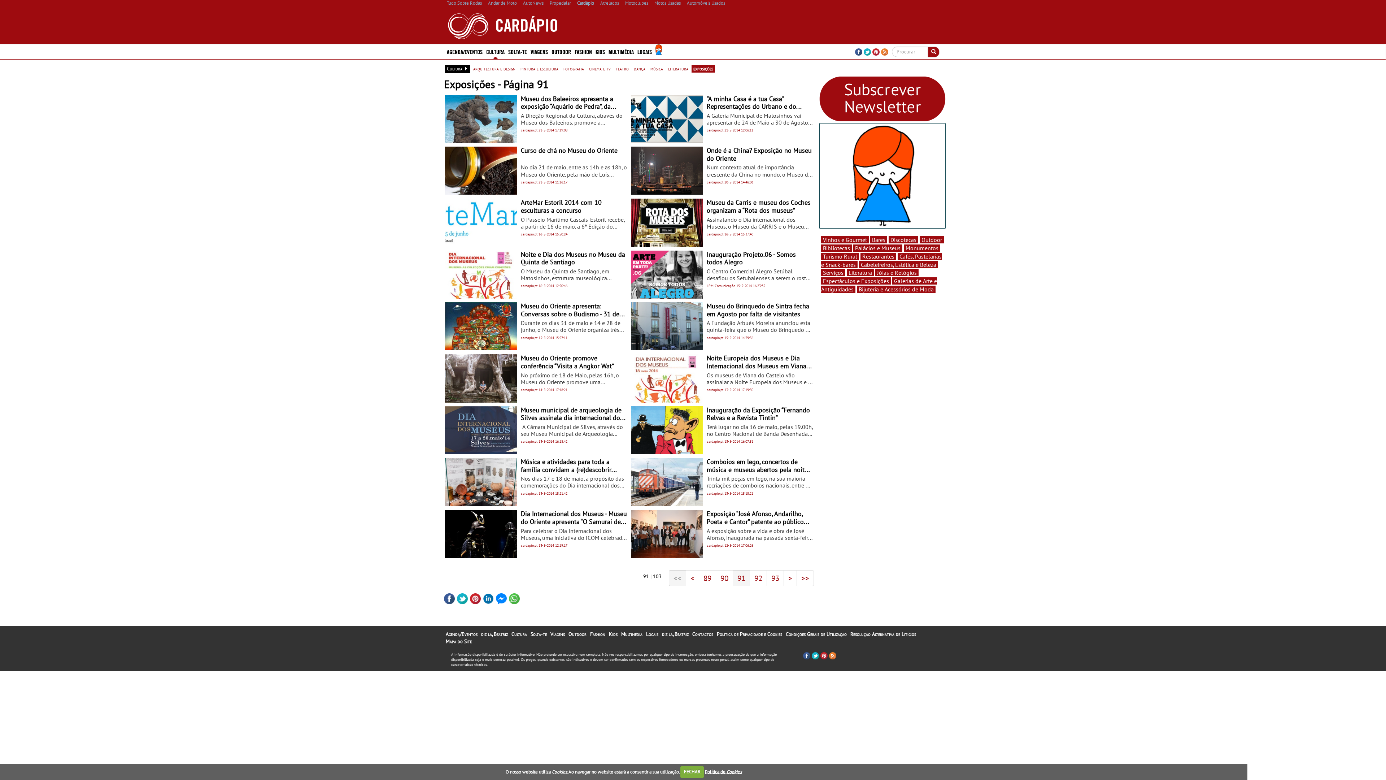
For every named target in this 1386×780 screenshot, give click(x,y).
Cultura (519, 634)
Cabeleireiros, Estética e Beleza (898, 264)
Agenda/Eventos (465, 51)
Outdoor (561, 51)
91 (741, 578)
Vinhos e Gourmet (845, 239)
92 (758, 578)
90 (724, 578)
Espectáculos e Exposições (856, 281)
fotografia (573, 68)
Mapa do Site (459, 641)
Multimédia (631, 634)
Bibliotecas (836, 248)
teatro (622, 68)
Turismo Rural (840, 256)
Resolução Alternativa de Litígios (883, 634)
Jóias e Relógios (897, 272)
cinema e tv (600, 68)
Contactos (702, 634)
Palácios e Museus (878, 248)
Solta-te (539, 634)
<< (677, 578)
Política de (723, 771)
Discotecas (903, 239)
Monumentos (922, 248)
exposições (703, 68)
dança (639, 68)
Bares (878, 239)
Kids (600, 51)
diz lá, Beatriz (494, 634)
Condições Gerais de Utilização (816, 634)
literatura (678, 68)
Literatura (860, 272)
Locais (652, 634)
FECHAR (692, 771)
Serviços (833, 272)
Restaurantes (878, 256)
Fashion (583, 51)
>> (805, 578)
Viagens (557, 634)
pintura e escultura (539, 68)
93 (775, 578)
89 (707, 578)
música (656, 68)
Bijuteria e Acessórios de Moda (896, 289)
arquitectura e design (494, 68)
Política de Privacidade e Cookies (749, 634)
